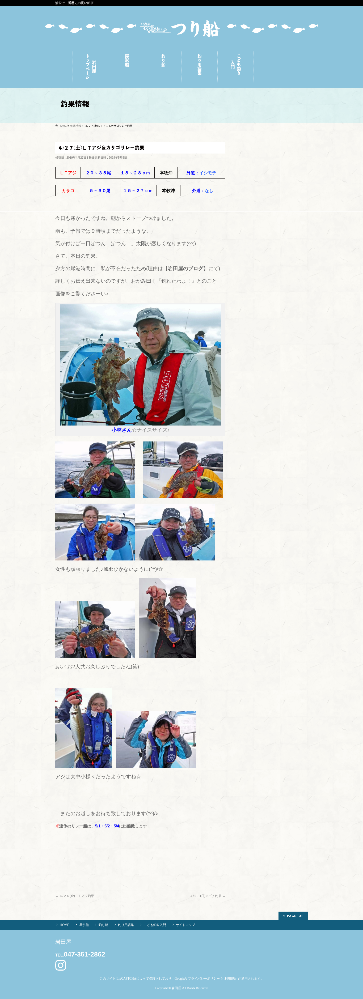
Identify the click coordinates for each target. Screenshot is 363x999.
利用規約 (231, 978)
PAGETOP (295, 915)
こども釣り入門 (155, 925)
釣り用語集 (126, 925)
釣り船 (103, 925)
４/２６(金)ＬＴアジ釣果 (74, 896)
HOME (64, 925)
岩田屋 (176, 988)
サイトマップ (185, 925)
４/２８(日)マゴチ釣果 (207, 896)
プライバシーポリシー (204, 978)
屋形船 (84, 925)
